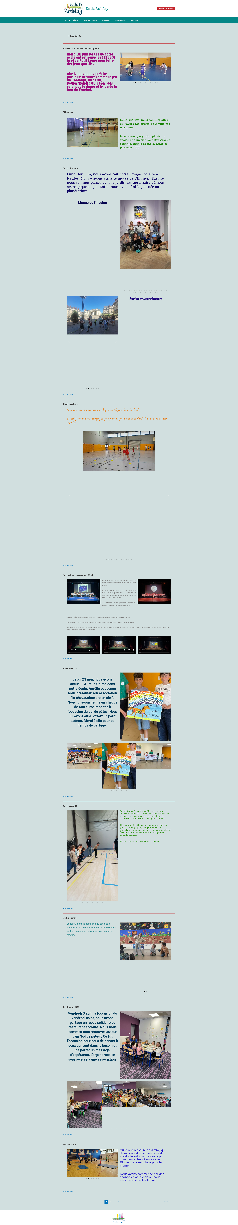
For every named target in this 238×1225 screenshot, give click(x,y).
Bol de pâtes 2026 (71, 1007)
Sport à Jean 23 (70, 806)
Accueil (67, 20)
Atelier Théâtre (70, 917)
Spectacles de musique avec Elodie (78, 575)
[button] (166, 8)
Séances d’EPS (69, 1144)
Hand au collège (70, 404)
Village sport (68, 112)
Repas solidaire (70, 668)
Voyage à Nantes (70, 168)
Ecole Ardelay (97, 8)
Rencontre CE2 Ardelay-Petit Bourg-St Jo (81, 48)
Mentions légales (119, 1222)
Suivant (168, 1202)
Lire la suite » (68, 102)
